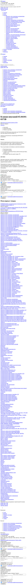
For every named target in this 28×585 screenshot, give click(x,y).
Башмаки (3, 247)
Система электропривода (12, 46)
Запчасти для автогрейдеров (12, 28)
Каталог (5, 15)
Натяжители (3, 252)
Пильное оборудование (6, 451)
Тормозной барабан (5, 481)
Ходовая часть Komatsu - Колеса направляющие (12, 295)
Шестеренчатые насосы (6, 389)
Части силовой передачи (6, 486)
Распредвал (3, 354)
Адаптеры (3, 391)
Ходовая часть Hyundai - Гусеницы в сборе (10, 282)
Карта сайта (18, 540)
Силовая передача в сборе (7, 477)
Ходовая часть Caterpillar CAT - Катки (9, 257)
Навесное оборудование (11, 26)
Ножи (2, 464)
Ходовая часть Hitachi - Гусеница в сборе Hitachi (12, 273)
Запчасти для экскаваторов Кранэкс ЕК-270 (11, 233)
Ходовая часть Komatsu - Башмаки (8, 289)
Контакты (5, 51)
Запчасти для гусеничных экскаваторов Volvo (11, 222)
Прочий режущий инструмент (8, 465)
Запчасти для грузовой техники (13, 31)
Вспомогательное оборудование (8, 440)
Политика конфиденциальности (8, 540)
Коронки (3, 461)
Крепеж (2, 462)
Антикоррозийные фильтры (7, 404)
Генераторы (3, 329)
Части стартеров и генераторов (8, 367)
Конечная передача (5, 473)
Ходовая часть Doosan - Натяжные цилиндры (11, 269)
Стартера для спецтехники (7, 360)
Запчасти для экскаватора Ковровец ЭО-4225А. (12, 240)
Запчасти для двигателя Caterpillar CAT (10, 335)
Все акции (3, 106)
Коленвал (3, 346)
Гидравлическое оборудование (13, 24)
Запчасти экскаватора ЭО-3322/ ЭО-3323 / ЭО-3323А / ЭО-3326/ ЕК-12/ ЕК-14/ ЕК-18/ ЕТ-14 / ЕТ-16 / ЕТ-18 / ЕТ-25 (13, 304)
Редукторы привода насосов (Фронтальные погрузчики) (14, 388)
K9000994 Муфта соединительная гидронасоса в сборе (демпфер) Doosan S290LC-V (13, 204)
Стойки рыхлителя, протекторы (8, 466)
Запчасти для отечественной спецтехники (15, 34)
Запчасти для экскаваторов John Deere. (9, 229)
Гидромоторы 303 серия (6, 380)
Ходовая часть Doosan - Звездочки (8, 266)
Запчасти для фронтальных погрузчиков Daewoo (12, 311)
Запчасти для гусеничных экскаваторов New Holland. (13, 223)
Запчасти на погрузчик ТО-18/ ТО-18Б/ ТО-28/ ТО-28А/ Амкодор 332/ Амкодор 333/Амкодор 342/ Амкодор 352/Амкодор (14, 321)
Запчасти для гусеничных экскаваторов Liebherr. (12, 225)
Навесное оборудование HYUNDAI (9, 398)
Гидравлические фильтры (6, 406)
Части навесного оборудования (8, 400)
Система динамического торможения (9, 495)
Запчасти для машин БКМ (7, 424)
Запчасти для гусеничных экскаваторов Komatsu (12, 218)
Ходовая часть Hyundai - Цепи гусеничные (10, 288)
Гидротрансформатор (5, 470)
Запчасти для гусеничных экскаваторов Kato (11, 239)
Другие (2, 241)
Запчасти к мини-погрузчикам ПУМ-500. (10, 431)
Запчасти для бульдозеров (12, 17)
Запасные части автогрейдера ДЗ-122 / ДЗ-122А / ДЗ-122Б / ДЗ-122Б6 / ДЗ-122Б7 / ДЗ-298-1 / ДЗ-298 (14, 413)
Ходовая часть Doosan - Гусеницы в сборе (10, 263)
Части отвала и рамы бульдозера (8, 455)
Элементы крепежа (5, 401)
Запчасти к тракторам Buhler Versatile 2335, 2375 (12, 435)
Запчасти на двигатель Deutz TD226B (9, 344)
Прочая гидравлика (5, 387)
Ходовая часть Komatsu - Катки (8, 294)
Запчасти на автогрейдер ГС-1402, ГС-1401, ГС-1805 (13, 417)
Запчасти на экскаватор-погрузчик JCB (10, 324)
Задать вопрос (3, 10)
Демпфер (3, 471)
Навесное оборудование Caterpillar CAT (10, 394)
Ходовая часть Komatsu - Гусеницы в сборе (10, 291)
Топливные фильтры (5, 410)
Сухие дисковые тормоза (6, 478)
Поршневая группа (5, 350)
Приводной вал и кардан (6, 476)
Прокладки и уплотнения (6, 351)
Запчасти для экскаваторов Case (8, 228)
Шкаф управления (5, 498)
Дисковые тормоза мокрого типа (8, 472)
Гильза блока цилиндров (6, 332)
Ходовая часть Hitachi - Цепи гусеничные (10, 278)
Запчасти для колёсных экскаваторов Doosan (11, 300)
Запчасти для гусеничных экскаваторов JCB (11, 224)
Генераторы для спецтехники (7, 330)
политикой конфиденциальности (15, 182)
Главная (5, 12)
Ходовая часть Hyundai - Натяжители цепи (10, 286)
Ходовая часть (9, 18)
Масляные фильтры (5, 407)
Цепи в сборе (4, 297)
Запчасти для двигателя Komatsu (8, 340)
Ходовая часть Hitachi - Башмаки (8, 271)
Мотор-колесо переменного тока (8, 489)
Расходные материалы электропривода (10, 492)
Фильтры (8, 27)
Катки (2, 250)
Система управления (11, 45)
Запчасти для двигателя (11, 23)
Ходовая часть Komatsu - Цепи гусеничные (11, 296)
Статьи (5, 518)
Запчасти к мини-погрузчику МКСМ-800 (10, 432)
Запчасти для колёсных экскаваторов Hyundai (11, 301)
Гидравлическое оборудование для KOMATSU (11, 378)
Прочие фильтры (4, 409)
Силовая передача (10, 44)
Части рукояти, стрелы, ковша (7, 457)
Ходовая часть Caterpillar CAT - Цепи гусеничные (12, 260)
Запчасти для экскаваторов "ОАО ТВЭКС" (11, 238)
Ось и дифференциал (5, 475)
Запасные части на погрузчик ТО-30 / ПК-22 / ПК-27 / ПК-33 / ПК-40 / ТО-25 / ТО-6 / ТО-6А (13, 308)
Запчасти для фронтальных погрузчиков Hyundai (12, 317)
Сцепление (3, 479)
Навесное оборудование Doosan (8, 395)
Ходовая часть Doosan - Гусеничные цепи (10, 264)
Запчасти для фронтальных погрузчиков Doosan (12, 312)
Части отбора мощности (6, 483)
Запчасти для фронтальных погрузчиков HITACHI (12, 316)
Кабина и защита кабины (12, 38)
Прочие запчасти (10, 42)
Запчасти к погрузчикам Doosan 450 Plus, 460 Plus (12, 433)
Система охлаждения (5, 357)
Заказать (2, 125)
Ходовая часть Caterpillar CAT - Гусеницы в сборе (12, 256)
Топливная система (5, 362)
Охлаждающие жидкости (6, 445)
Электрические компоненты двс (8, 370)
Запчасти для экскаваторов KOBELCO (10, 227)
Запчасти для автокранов (12, 29)
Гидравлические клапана (6, 372)
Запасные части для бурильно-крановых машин (14, 85)
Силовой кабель (4, 494)
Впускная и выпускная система (8, 328)
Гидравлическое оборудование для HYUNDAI (11, 377)
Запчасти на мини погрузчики (13, 35)
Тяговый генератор (5, 497)
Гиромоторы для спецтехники (7, 384)
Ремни (2, 356)
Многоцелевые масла (5, 443)
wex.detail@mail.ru (5, 534)
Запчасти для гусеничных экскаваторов (15, 16)
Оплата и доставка (7, 49)
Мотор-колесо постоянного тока (8, 490)
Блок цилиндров (4, 327)
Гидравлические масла (6, 442)
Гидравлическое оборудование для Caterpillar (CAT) (12, 373)
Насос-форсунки (4, 348)
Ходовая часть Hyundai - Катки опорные (10, 284)
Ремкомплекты (4, 493)
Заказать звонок (4, 505)
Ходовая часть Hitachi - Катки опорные (10, 275)
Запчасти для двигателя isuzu (7, 339)
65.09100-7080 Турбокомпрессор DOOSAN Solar (12, 211)
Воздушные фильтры (5, 405)
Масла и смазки (9, 40)
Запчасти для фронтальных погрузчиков (15, 21)
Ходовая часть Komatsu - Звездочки (9, 293)
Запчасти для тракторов (11, 37)
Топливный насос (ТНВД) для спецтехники (11, 365)
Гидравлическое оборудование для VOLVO (11, 379)
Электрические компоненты (12, 48)
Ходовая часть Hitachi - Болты (7, 272)
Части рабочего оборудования (7, 456)
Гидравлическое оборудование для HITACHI (11, 376)
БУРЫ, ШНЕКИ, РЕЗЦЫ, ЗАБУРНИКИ (10, 423)
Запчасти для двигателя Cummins (8, 337)
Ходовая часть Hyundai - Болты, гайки (9, 280)
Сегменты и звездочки (6, 255)
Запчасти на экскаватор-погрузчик (14, 22)
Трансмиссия (4, 482)
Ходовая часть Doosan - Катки (7, 267)
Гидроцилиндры (4, 383)
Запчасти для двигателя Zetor (7, 343)
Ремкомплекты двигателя (6, 355)
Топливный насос (5, 363)
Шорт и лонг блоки (5, 368)
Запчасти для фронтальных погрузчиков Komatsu (12, 318)
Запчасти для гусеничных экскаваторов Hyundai (12, 217)
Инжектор (3, 345)
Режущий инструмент (11, 43)
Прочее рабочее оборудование (8, 453)
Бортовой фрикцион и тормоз (7, 468)
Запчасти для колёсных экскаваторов (14, 20)
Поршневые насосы (5, 385)
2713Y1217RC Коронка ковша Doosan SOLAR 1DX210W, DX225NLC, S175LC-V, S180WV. (14, 208)
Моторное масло (4, 444)
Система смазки (4, 359)
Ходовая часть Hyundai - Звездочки (9, 283)
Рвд (1, 454)
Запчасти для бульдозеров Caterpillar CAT (10, 244)
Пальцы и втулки (5, 450)
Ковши (2, 393)
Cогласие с (12, 182)
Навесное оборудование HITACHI (8, 396)
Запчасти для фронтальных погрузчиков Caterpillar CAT (13, 310)
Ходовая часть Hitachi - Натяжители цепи (10, 277)
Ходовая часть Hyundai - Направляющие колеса (11, 285)
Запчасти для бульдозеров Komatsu (9, 245)
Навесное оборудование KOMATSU (9, 399)
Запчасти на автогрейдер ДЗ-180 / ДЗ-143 (10, 418)
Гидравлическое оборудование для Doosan (10, 374)
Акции (4, 50)
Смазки (2, 446)
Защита (2, 460)
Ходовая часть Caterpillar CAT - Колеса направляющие (13, 258)
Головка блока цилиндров (7, 333)
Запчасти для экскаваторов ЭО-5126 (9, 236)
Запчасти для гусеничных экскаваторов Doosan (12, 220)
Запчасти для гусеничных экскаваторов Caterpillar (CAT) (14, 216)
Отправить (3, 183)
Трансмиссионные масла (6, 448)
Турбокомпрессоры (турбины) (7, 366)
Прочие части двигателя (6, 352)
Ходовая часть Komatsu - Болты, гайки (9, 290)
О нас (4, 13)
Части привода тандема (6, 484)
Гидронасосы (4, 382)
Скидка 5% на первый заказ (7, 105)
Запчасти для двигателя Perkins (8, 341)
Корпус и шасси (9, 39)
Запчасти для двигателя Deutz (7, 338)
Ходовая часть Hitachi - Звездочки (8, 274)
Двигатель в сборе (5, 334)
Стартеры (3, 361)
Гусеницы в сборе (5, 249)
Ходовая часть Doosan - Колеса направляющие (11, 268)
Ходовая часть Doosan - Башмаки (8, 261)
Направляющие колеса (6, 251)
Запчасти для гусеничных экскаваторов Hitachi (11, 219)
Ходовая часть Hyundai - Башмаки (8, 279)
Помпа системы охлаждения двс (8, 349)
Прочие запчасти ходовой (7, 253)
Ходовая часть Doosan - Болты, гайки (9, 262)
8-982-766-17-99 (4, 7)
